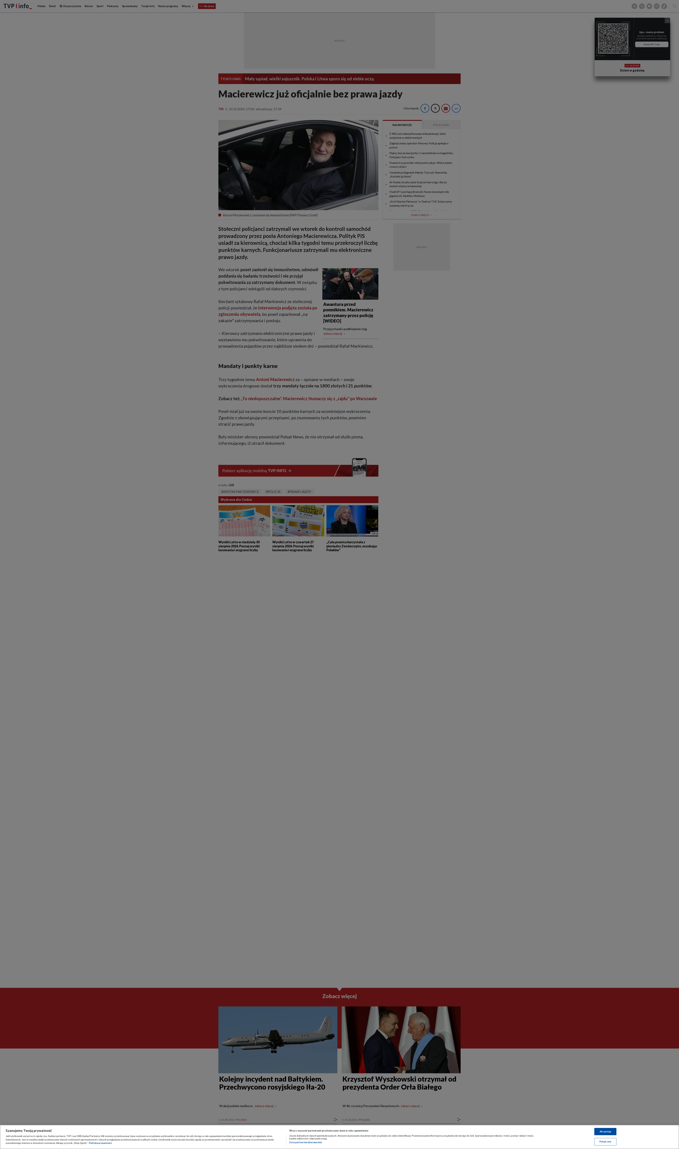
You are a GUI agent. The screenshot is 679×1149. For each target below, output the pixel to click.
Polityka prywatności (100, 1143)
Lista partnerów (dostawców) (305, 1142)
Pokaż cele (605, 1141)
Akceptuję (605, 1131)
